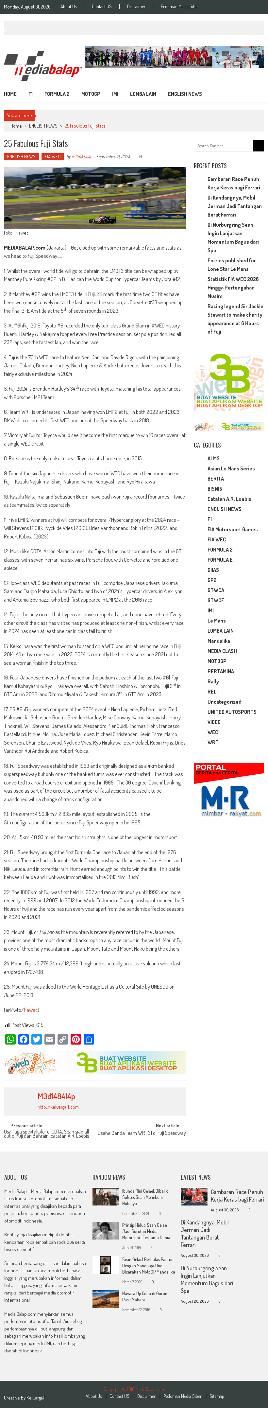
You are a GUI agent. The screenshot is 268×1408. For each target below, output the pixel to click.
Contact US (102, 6)
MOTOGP (90, 94)
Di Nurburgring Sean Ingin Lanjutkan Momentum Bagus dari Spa (207, 1279)
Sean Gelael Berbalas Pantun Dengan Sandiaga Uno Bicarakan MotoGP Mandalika (148, 1266)
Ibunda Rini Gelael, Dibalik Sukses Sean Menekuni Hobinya (145, 1197)
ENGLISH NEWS (185, 94)
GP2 (212, 580)
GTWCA (216, 590)
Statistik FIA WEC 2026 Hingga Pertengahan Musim (233, 287)
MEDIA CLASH (222, 651)
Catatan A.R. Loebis (229, 499)
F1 (30, 94)
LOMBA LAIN (143, 94)
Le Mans (217, 620)
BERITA (216, 478)
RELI (213, 691)
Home (10, 94)
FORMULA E (220, 559)
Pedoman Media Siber (180, 6)
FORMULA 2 (57, 94)
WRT (213, 742)
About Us (68, 6)
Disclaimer (136, 6)
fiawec (31, 1009)
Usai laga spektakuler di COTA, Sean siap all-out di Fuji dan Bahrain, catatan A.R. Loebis (47, 1134)
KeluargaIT (36, 1398)
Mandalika (219, 641)
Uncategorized (225, 701)
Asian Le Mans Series (231, 468)
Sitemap (216, 1396)
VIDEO (214, 722)
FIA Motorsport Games (233, 529)
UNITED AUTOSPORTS (232, 712)
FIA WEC (52, 156)
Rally (213, 681)
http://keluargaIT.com (58, 1107)
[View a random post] (254, 93)
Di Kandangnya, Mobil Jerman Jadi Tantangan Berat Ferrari (235, 206)
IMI (115, 94)
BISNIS (215, 488)
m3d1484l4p (82, 156)
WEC (213, 732)
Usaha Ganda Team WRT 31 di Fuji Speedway (142, 1133)
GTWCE (216, 600)
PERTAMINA (221, 671)
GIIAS (213, 570)
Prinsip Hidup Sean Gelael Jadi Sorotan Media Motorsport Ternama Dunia (146, 1231)
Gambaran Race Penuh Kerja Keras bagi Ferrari (237, 1195)
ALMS (214, 458)
